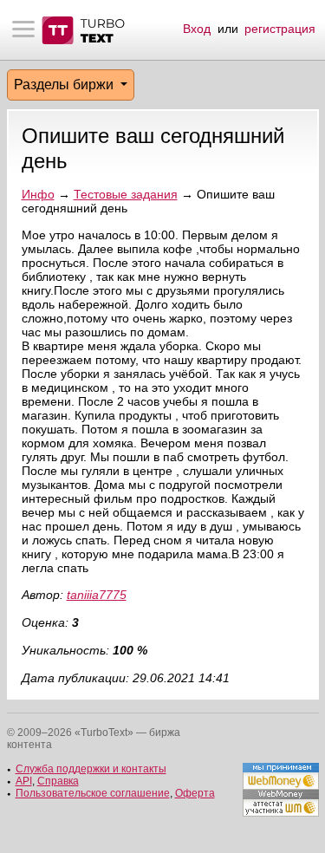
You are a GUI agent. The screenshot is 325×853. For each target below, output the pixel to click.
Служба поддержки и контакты (91, 769)
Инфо (38, 194)
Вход (197, 29)
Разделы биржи (65, 84)
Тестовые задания (126, 194)
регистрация (279, 29)
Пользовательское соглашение (93, 793)
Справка (58, 781)
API (24, 781)
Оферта (195, 793)
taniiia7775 (97, 595)
